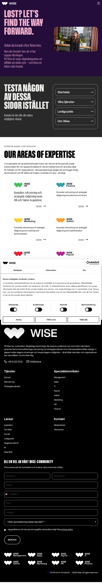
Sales (56, 381)
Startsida (64, 92)
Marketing (58, 399)
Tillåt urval (51, 319)
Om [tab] (84, 270)
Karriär (7, 434)
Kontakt (59, 419)
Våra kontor (59, 429)
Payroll (57, 390)
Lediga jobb (65, 111)
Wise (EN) (8, 452)
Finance (57, 408)
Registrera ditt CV (11, 443)
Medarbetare (59, 425)
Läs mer (39, 206)
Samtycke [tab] (17, 270)
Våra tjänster (66, 101)
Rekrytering (9, 381)
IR (5, 447)
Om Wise (64, 121)
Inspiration (8, 425)
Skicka (12, 539)
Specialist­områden (66, 371)
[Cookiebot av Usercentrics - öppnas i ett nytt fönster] (88, 263)
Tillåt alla (83, 319)
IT (55, 386)
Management (59, 377)
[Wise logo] (10, 3)
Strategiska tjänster (12, 386)
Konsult (7, 377)
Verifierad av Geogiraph (60, 572)
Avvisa (19, 319)
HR (55, 404)
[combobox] (6, 494)
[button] (98, 3)
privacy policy (67, 529)
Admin (57, 395)
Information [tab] (51, 270)
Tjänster (9, 371)
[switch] (38, 310)
